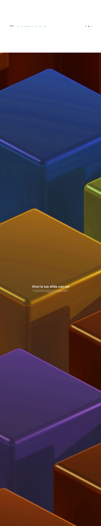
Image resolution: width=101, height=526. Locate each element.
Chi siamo (40, 26)
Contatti (44, 26)
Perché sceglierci (27, 26)
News (36, 26)
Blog (32, 26)
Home (18, 26)
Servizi (21, 26)
